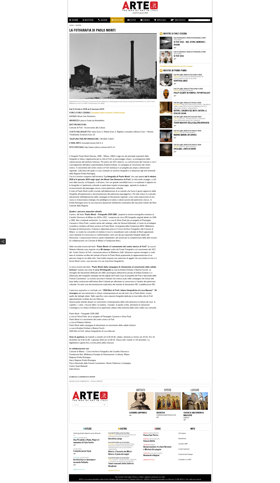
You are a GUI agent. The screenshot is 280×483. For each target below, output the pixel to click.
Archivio (180, 20)
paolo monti (97, 381)
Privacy (134, 477)
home (71, 25)
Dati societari (119, 477)
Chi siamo (182, 433)
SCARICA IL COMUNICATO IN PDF (82, 377)
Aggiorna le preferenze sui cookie (155, 477)
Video (146, 20)
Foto (133, 20)
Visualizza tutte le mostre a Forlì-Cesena (108, 113)
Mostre (118, 20)
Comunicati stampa (185, 454)
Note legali (128, 477)
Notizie (89, 20)
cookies (141, 477)
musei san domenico (79, 381)
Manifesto (182, 438)
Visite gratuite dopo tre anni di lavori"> (87, 438)
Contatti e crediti (184, 459)
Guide (104, 20)
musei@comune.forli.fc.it (92, 143)
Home (75, 20)
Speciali (161, 20)
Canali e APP (183, 444)
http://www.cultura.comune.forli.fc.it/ (100, 147)
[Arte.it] (140, 6)
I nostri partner (184, 449)
